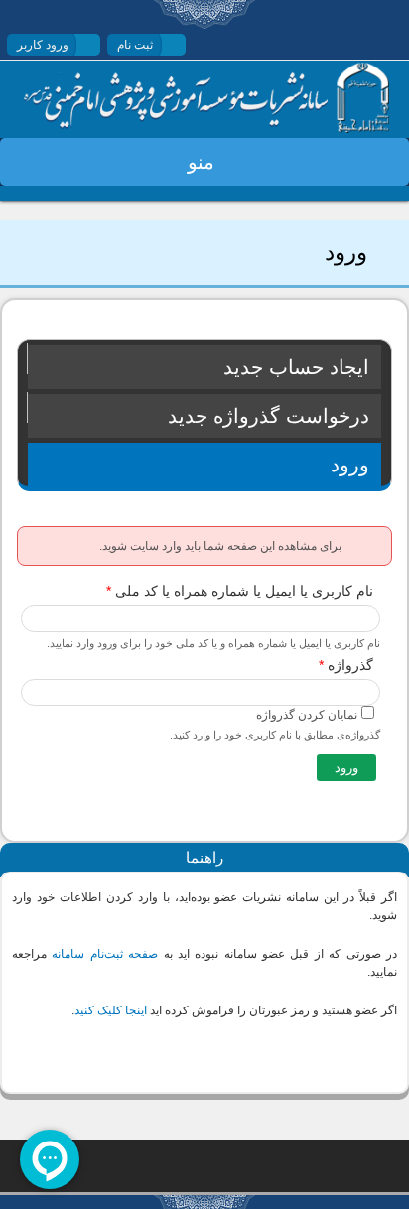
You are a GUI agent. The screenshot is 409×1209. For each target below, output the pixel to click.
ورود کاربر (42, 45)
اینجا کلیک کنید (110, 1010)
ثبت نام (135, 45)
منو (201, 162)
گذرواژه (346, 665)
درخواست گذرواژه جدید (268, 416)
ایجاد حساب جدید (296, 367)
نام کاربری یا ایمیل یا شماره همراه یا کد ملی (239, 591)
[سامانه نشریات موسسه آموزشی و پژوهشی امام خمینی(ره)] (206, 129)
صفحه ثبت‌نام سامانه (105, 954)
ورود (308, 464)
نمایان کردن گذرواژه (306, 715)
